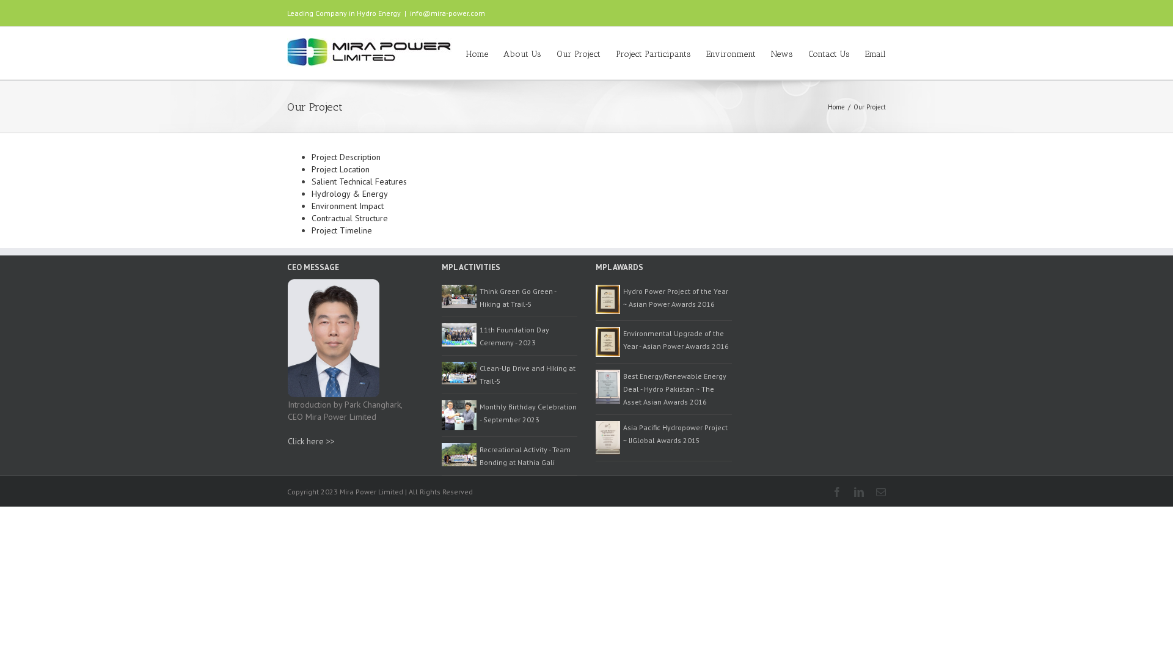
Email (875, 54)
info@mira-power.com (447, 13)
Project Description (346, 157)
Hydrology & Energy (350, 193)
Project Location (341, 169)
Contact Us (829, 54)
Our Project (579, 54)
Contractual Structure (350, 218)
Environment (731, 54)
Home (477, 54)
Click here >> (311, 441)
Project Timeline (342, 230)
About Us (522, 54)
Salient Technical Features (359, 181)
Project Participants (653, 54)
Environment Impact (348, 205)
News (782, 54)
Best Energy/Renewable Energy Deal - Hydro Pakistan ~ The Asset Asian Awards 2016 (674, 389)
